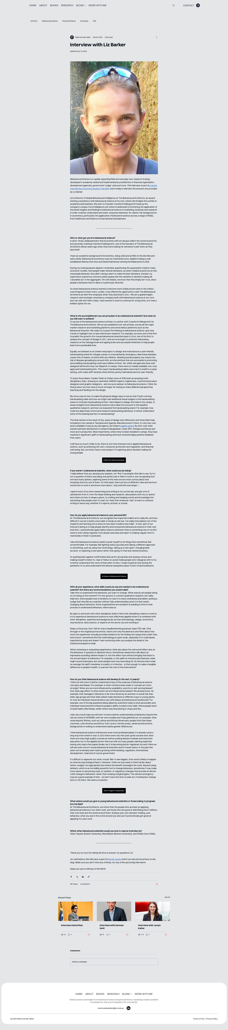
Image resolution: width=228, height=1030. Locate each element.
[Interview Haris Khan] (75, 911)
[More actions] (156, 37)
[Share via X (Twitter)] (77, 877)
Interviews (84, 21)
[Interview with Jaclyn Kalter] (152, 911)
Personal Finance (69, 21)
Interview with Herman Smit (112, 927)
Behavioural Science (50, 21)
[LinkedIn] (128, 1008)
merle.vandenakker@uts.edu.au (111, 1008)
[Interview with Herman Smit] (114, 911)
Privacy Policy (212, 1019)
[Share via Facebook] (71, 877)
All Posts (34, 21)
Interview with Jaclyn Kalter (149, 927)
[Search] (173, 5)
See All (167, 897)
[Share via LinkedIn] (83, 877)
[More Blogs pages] (85, 5)
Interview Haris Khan (72, 925)
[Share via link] (89, 877)
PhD (94, 21)
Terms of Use (198, 1019)
